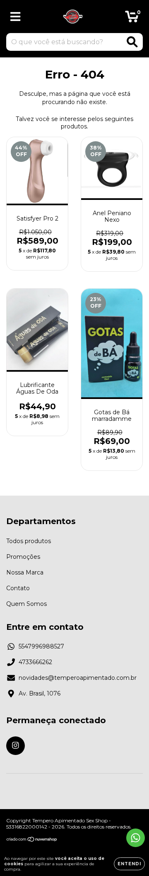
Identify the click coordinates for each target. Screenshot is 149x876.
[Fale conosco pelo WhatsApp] (135, 838)
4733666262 (35, 662)
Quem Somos (26, 604)
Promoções (23, 556)
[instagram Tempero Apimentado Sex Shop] (15, 745)
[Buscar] (132, 42)
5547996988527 (41, 646)
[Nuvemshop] (32, 840)
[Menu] (15, 17)
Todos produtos (28, 541)
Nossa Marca (24, 572)
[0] (132, 18)
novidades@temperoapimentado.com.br (78, 677)
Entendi (129, 864)
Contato (18, 588)
